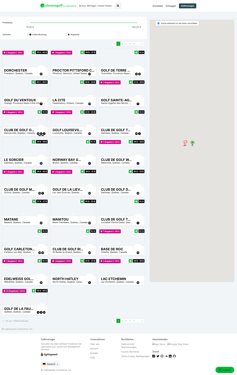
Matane (8, 222)
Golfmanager (187, 6)
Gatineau (105, 133)
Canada (29, 73)
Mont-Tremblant (61, 222)
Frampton (9, 73)
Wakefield (9, 281)
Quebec (19, 73)
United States (80, 73)
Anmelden (158, 6)
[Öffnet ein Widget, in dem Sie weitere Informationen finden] (224, 370)
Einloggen (171, 6)
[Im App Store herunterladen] (158, 344)
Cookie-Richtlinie (130, 351)
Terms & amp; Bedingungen (135, 356)
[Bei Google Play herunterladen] (177, 344)
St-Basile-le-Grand (62, 252)
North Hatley (59, 281)
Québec (8, 311)
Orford (7, 192)
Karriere (94, 348)
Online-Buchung (39, 34)
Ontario (70, 103)
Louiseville (58, 133)
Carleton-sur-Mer (13, 252)
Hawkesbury (59, 103)
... (138, 44)
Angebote (74, 34)
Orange (8, 103)
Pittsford (57, 73)
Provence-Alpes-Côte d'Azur (128, 73)
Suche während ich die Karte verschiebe (178, 23)
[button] (7, 57)
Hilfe (92, 357)
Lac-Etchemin (108, 281)
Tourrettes (106, 73)
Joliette (105, 252)
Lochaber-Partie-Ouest (113, 222)
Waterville (106, 162)
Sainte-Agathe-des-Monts (114, 103)
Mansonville (10, 133)
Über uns (94, 344)
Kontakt (94, 353)
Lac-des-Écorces (61, 192)
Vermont (67, 73)
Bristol (56, 162)
